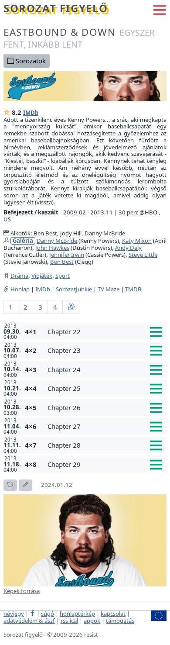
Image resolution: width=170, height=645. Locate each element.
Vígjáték (41, 275)
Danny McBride (57, 241)
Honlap (20, 289)
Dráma (19, 275)
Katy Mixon (137, 241)
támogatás (120, 620)
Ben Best (62, 262)
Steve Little (143, 255)
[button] (160, 9)
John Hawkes (52, 248)
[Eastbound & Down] (85, 85)
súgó (47, 613)
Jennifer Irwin (66, 255)
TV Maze (108, 289)
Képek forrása (21, 591)
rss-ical (69, 620)
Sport (62, 275)
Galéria (23, 241)
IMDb (30, 113)
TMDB (133, 289)
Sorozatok (30, 60)
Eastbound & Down (79, 37)
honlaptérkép (77, 613)
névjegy (13, 613)
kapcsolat (113, 613)
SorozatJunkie (74, 289)
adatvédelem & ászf (29, 620)
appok (92, 620)
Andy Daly (128, 248)
